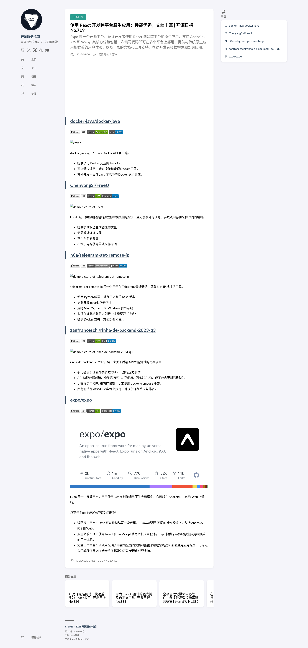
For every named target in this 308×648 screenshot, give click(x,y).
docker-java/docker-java (244, 25)
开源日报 (78, 17)
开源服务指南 (30, 37)
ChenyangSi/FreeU (240, 33)
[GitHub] (23, 51)
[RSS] (29, 51)
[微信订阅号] (41, 51)
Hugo (72, 635)
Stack (72, 639)
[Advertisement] (139, 87)
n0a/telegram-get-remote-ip (246, 41)
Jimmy (81, 639)
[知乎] (47, 51)
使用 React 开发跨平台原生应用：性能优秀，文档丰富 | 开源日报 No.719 (131, 27)
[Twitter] (35, 51)
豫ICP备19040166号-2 (75, 631)
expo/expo (235, 56)
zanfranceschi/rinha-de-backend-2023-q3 (254, 48)
